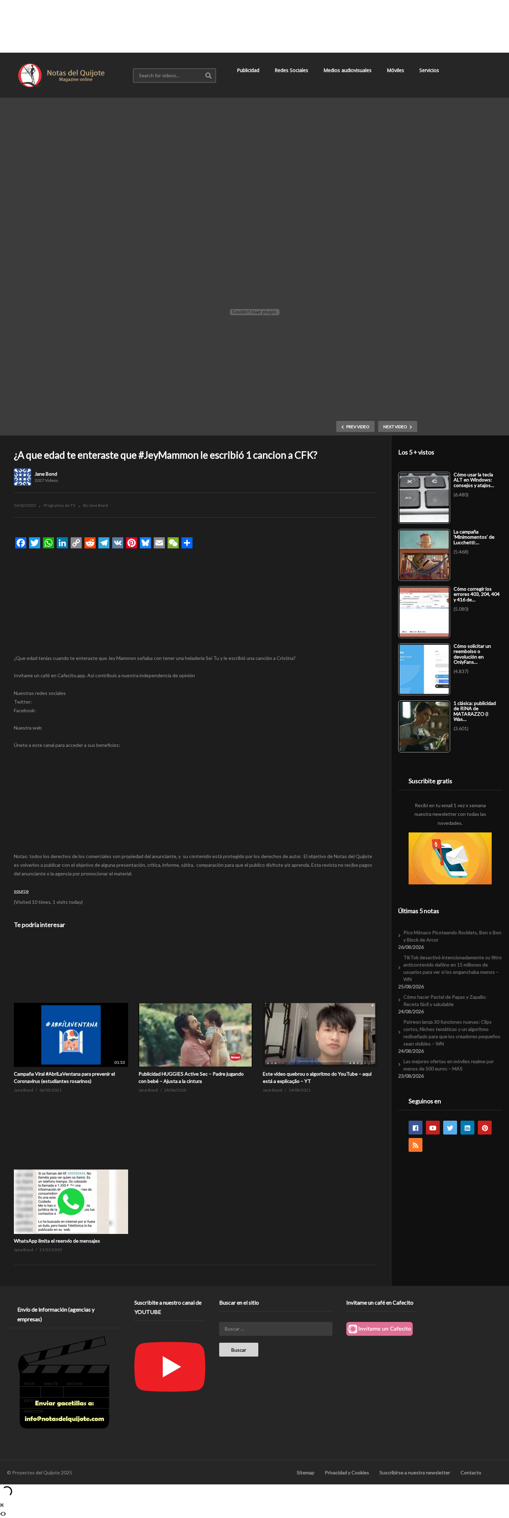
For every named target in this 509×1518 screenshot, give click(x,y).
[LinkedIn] (467, 1128)
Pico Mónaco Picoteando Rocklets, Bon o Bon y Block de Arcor (452, 936)
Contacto (471, 1472)
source (21, 891)
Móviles (396, 70)
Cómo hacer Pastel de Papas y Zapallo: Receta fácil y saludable (444, 1000)
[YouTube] (433, 1128)
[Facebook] (415, 1128)
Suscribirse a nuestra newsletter (414, 1472)
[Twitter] (450, 1128)
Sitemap (305, 1472)
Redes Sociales (292, 70)
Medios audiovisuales (348, 70)
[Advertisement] (254, 26)
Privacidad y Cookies (347, 1472)
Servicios (429, 70)
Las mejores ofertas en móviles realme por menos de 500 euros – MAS (448, 1064)
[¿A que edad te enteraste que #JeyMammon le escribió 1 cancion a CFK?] (71, 1003)
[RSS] (415, 1145)
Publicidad (249, 70)
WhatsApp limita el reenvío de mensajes (57, 1241)
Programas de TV (59, 505)
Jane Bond (46, 474)
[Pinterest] (485, 1128)
